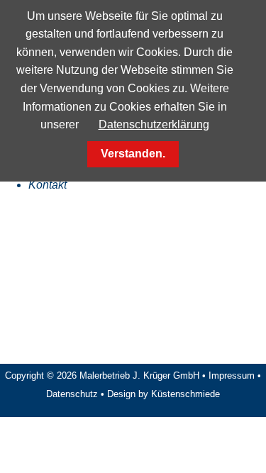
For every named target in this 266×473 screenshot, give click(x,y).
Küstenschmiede (185, 394)
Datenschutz (72, 394)
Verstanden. (133, 154)
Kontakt (47, 185)
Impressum (232, 375)
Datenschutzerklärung (154, 124)
